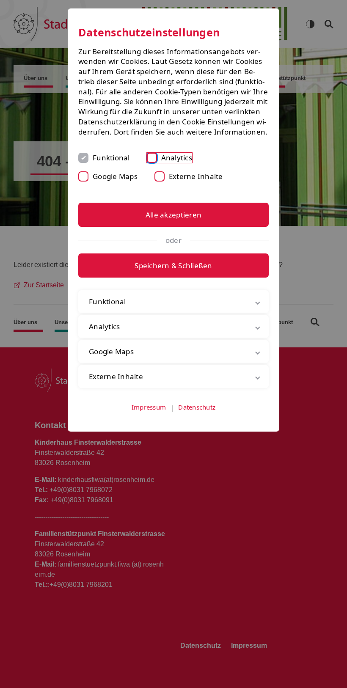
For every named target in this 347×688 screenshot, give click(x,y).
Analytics (176, 157)
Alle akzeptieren (173, 215)
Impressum (149, 417)
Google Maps (115, 176)
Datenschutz (196, 417)
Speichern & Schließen (173, 265)
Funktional (111, 157)
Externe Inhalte (196, 176)
